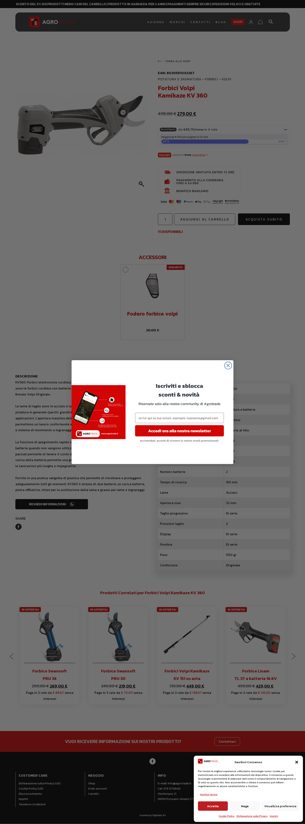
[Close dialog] (228, 365)
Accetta (213, 806)
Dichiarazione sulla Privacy (252, 816)
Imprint (274, 816)
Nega (245, 806)
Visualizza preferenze (280, 806)
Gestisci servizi (208, 794)
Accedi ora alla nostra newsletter (179, 431)
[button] (297, 762)
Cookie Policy (226, 816)
